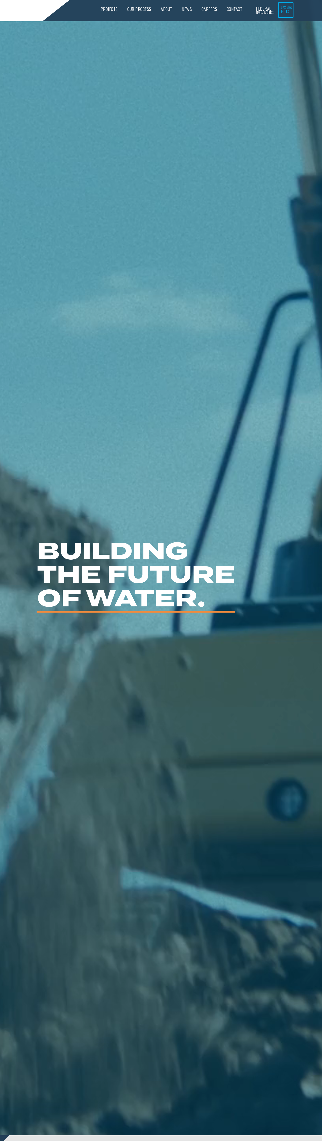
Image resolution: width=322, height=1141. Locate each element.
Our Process (139, 8)
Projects (109, 8)
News (187, 8)
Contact (235, 8)
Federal (264, 9)
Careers (209, 8)
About (166, 8)
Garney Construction (22, 11)
